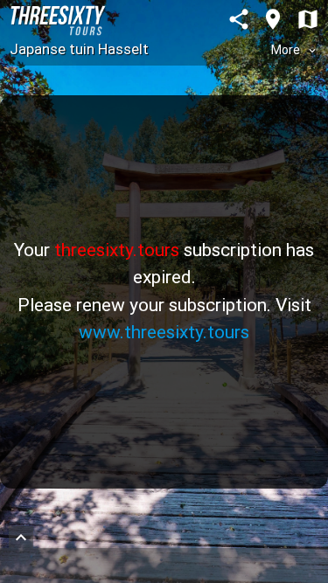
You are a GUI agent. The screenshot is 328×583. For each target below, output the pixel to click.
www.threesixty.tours (164, 332)
